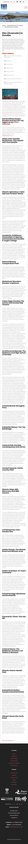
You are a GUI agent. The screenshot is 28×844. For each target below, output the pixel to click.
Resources (14, 784)
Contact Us (14, 756)
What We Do (14, 761)
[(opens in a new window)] (11, 1)
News (14, 780)
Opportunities (14, 758)
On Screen (14, 782)
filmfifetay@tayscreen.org (15, 827)
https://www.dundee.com (8, 740)
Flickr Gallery (8, 53)
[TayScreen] (4, 7)
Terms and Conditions (14, 763)
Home (3, 25)
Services (14, 775)
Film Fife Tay (14, 777)
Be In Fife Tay (14, 773)
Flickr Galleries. (10, 123)
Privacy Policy (14, 765)
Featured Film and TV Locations (15, 25)
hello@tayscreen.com (7, 135)
